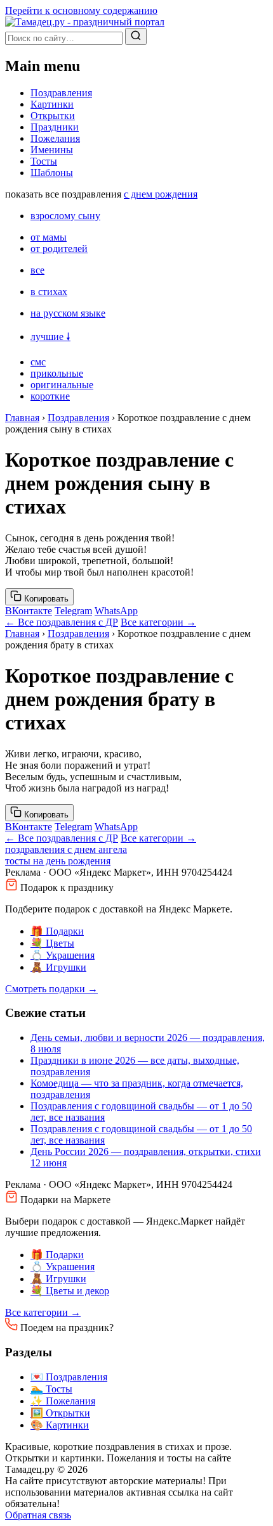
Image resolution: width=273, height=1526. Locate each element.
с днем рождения (160, 194)
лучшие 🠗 (50, 336)
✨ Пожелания (62, 1401)
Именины (51, 149)
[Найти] (136, 36)
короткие (50, 396)
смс (38, 361)
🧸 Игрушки (58, 967)
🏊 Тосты (51, 1389)
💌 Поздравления (68, 1377)
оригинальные (61, 384)
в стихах (48, 291)
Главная (22, 417)
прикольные (56, 373)
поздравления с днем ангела (66, 849)
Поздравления (61, 92)
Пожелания (55, 138)
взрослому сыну (65, 215)
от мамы (48, 237)
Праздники (54, 127)
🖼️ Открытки (60, 1413)
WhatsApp (116, 610)
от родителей (59, 248)
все (37, 270)
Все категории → (158, 622)
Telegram (73, 610)
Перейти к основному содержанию (81, 10)
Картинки (52, 104)
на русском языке (67, 313)
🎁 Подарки (57, 931)
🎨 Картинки (59, 1425)
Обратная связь (38, 1515)
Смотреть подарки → (51, 988)
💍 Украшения (62, 955)
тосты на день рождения (57, 860)
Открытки (52, 115)
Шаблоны (51, 172)
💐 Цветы (52, 943)
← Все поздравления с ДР (61, 622)
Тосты (43, 161)
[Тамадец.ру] (84, 21)
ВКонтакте (28, 610)
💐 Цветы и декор (69, 1290)
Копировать (45, 598)
